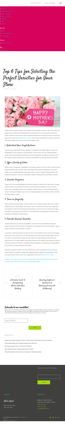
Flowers (4, 9)
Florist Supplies (6, 14)
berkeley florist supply (11, 259)
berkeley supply (21, 259)
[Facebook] (50, 417)
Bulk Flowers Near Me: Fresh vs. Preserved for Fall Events (18, 346)
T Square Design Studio (10, 420)
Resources (4, 50)
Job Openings (5, 36)
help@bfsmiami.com (43, 408)
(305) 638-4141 (36, 3)
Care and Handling (6, 43)
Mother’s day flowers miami (22, 262)
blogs (25, 255)
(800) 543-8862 (50, 3)
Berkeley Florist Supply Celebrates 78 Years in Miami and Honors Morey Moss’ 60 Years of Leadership (28, 340)
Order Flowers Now (7, 11)
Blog (3, 21)
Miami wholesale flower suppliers (45, 259)
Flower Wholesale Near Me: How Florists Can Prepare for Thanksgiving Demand (23, 352)
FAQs (3, 31)
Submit (35, 327)
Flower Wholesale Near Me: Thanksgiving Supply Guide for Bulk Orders (21, 343)
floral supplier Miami (31, 259)
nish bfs (6, 89)
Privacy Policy (20, 417)
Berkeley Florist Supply (24, 138)
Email (39, 373)
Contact (4, 24)
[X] (58, 417)
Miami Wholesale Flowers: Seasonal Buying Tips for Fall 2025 (19, 349)
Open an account (6, 16)
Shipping (4, 19)
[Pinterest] (56, 417)
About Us (2, 28)
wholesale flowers (35, 262)
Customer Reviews (6, 33)
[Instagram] (53, 417)
